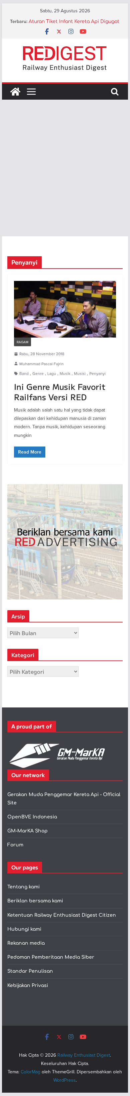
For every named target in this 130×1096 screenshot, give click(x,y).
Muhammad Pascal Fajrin (41, 364)
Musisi (80, 373)
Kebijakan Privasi (27, 985)
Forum (15, 844)
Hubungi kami (24, 929)
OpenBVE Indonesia (32, 816)
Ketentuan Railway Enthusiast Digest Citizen (61, 915)
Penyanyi (97, 373)
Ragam (22, 342)
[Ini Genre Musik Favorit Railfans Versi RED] (65, 309)
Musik (65, 373)
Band (24, 373)
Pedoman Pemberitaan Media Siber (50, 957)
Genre (38, 373)
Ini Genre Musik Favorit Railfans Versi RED (59, 392)
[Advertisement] (65, 168)
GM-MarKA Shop (27, 830)
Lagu (51, 373)
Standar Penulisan (30, 971)
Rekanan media (26, 943)
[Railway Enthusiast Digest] (15, 92)
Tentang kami (23, 886)
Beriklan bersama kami (35, 900)
